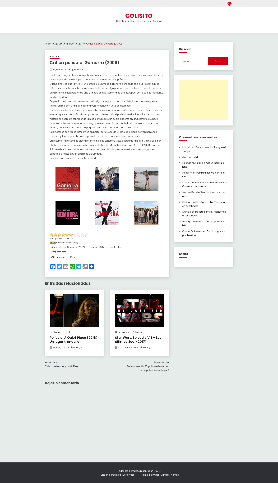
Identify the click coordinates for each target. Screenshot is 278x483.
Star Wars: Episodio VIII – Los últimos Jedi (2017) (138, 339)
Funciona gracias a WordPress (117, 474)
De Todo (55, 332)
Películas (55, 56)
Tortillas (195, 157)
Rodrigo (78, 69)
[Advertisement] (203, 100)
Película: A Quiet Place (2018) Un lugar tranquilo (73, 339)
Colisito (139, 16)
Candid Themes (170, 474)
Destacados (122, 332)
